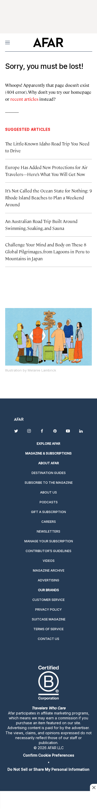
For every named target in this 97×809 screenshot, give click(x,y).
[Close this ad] (93, 787)
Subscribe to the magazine (49, 483)
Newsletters (48, 531)
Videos (49, 561)
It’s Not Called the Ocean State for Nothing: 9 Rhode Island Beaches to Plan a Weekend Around (48, 197)
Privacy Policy (48, 609)
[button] (48, 755)
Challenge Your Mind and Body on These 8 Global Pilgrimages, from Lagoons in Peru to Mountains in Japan (47, 251)
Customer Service (48, 600)
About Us (48, 492)
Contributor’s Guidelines (48, 551)
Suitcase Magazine (48, 619)
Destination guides (49, 473)
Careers (48, 522)
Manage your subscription (48, 541)
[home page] (48, 42)
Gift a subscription (48, 512)
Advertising (48, 580)
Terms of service (48, 629)
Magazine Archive (48, 570)
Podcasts (49, 502)
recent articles (24, 99)
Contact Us (48, 639)
